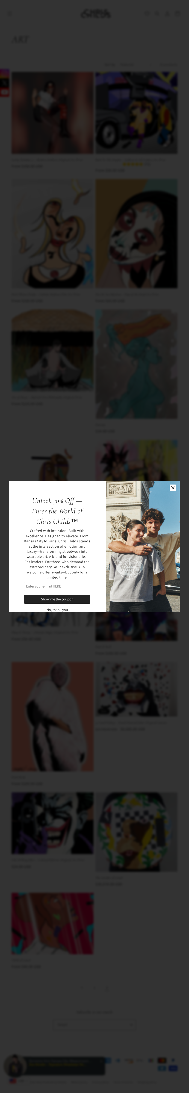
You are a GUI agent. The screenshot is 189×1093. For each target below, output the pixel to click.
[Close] (173, 488)
